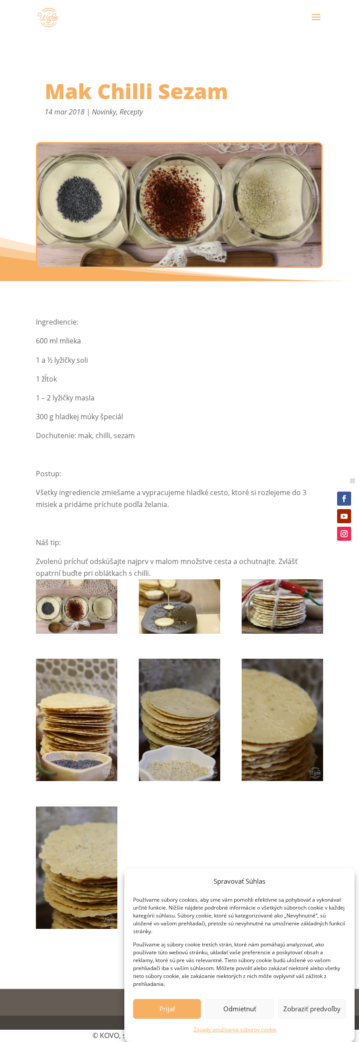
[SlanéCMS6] (76, 722)
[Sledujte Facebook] (344, 499)
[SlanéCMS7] (179, 722)
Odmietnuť (239, 1008)
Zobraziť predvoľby (312, 1008)
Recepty (131, 112)
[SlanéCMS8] (282, 722)
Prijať (167, 1008)
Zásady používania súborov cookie (235, 1029)
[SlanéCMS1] (76, 608)
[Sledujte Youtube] (344, 516)
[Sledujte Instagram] (344, 534)
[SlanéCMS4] (282, 608)
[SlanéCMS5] (179, 608)
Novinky (104, 112)
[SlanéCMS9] (76, 869)
